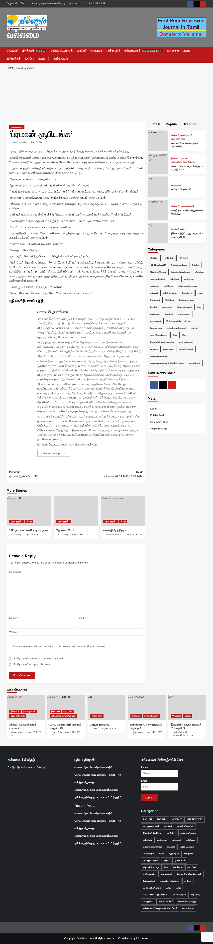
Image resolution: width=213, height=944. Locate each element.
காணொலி (173, 50)
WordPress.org (158, 429)
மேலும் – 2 (43, 58)
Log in (153, 409)
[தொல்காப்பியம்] (76, 511)
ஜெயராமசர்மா (17, 732)
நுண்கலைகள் (155, 321)
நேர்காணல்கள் (156, 328)
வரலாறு (183, 229)
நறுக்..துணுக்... (17, 127)
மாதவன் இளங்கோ (19, 142)
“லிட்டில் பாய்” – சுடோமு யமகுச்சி (28, 530)
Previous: (23, 474)
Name (13, 618)
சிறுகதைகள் (176, 185)
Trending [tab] (189, 124)
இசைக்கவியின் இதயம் (180, 272)
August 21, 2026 (33, 732)
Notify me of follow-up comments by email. (38, 658)
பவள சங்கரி (16, 535)
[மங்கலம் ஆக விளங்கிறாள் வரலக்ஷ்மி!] (156, 132)
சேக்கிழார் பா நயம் (186, 300)
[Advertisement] (106, 97)
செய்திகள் (12, 50)
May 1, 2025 (77, 535)
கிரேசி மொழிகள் (170, 293)
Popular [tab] (171, 124)
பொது (29, 521)
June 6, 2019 (131, 535)
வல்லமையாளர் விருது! (159, 356)
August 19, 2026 (109, 729)
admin (95, 729)
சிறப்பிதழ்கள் (61, 58)
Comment (16, 572)
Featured (168, 258)
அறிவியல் (196, 265)
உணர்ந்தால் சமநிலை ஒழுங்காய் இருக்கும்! (96, 790)
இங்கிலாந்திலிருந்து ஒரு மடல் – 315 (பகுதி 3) (98, 797)
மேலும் (186, 50)
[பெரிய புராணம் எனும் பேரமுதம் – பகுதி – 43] (158, 157)
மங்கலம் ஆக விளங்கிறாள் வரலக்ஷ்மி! (94, 767)
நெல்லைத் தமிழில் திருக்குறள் (178, 321)
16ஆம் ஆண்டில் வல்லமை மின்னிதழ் (47, 3)
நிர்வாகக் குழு (76, 3)
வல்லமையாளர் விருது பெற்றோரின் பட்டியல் (167, 363)
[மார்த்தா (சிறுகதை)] (150, 178)
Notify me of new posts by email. (32, 664)
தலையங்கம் (167, 307)
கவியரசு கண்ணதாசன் (187, 286)
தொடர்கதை (155, 314)
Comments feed (159, 422)
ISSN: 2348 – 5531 (96, 3)
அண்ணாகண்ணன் (113, 535)
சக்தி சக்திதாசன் (180, 732)
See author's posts (54, 453)
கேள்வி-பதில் (113, 50)
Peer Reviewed (158, 265)
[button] (204, 55)
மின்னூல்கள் (14, 58)
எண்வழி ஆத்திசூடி (114, 530)
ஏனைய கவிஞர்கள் (157, 279)
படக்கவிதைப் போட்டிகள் (176, 328)
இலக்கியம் (34, 50)
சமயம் (200, 293)
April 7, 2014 (36, 142)
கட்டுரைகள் (189, 279)
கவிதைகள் (154, 286)
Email (82, 618)
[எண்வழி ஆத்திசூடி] (123, 511)
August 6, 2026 (31, 535)
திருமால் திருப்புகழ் (184, 307)
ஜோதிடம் (153, 307)
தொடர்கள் (96, 50)
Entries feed (157, 415)
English (154, 258)
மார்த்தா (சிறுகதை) (181, 189)
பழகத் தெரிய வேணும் (159, 335)
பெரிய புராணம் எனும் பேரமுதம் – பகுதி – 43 (98, 775)
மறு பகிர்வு (154, 349)
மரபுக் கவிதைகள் (178, 139)
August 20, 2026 (72, 732)
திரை (199, 307)
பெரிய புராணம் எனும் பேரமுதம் (183, 162)
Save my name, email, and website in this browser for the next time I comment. (59, 646)
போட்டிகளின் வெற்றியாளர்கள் (162, 342)
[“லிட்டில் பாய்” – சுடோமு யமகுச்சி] (29, 511)
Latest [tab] (155, 124)
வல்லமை (23, 34)
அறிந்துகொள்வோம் (179, 265)
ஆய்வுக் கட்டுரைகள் (62, 50)
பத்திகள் (81, 50)
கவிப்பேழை (168, 286)
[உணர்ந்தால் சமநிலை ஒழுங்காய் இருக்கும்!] (156, 201)
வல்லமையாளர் (143, 50)
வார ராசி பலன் (194, 363)
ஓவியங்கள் (174, 279)
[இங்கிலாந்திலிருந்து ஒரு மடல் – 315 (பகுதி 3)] (150, 224)
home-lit (183, 258)
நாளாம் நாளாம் (186, 135)
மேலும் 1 (29, 58)
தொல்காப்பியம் (65, 530)
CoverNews (125, 938)
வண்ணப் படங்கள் (186, 349)
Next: (123, 474)
